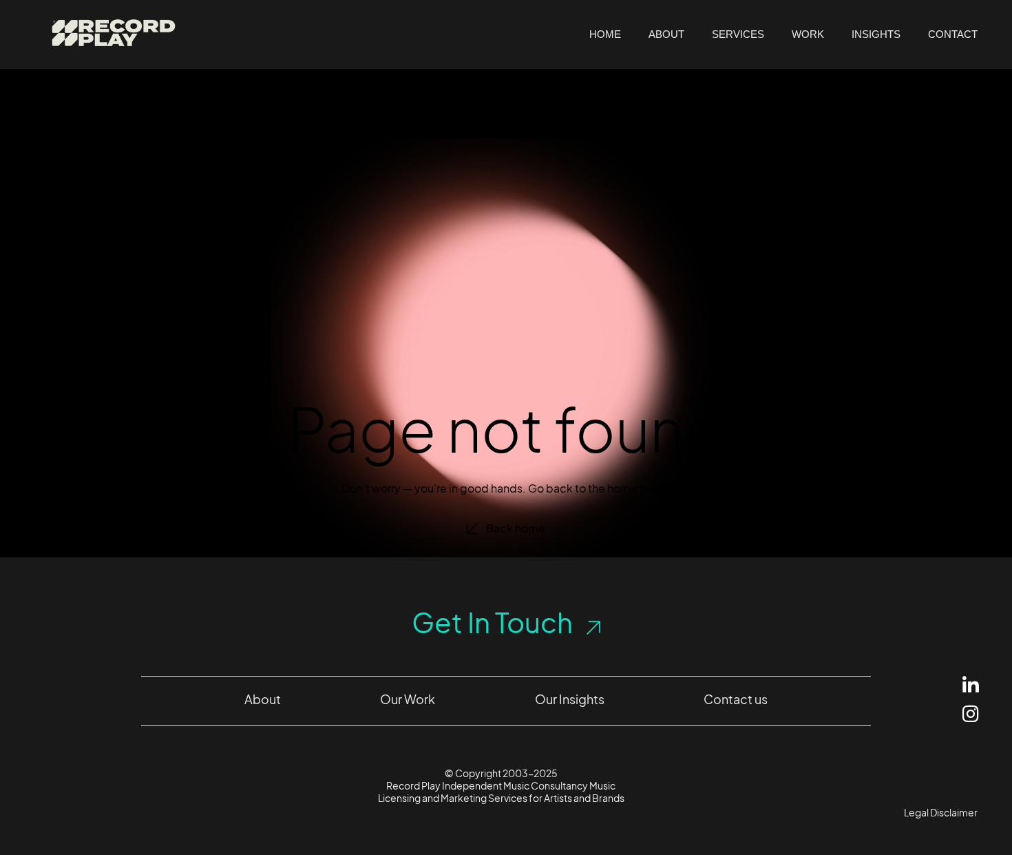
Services (738, 34)
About (666, 34)
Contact (953, 34)
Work (808, 34)
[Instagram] (970, 713)
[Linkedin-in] (970, 685)
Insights (876, 34)
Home (605, 34)
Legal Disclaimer (941, 812)
